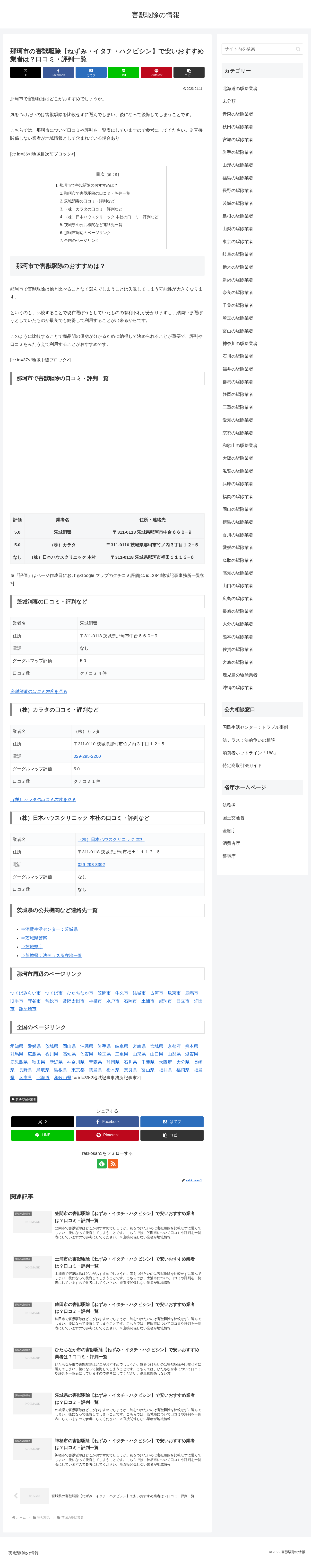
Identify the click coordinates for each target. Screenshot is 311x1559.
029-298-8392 (91, 864)
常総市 (51, 1001)
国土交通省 (233, 817)
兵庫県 (25, 1077)
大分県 (183, 1062)
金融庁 (229, 830)
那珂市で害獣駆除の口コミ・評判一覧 (97, 193)
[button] (189, 72)
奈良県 (130, 1069)
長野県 (25, 1069)
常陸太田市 (74, 1001)
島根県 (60, 1069)
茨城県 (51, 1046)
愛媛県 (34, 1046)
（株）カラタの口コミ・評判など (93, 209)
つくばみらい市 (25, 993)
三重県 (121, 1054)
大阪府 (165, 1062)
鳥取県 (43, 1069)
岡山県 (69, 1046)
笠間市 (104, 993)
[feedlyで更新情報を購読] (102, 1163)
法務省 (229, 805)
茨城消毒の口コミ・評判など (89, 201)
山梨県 (174, 1054)
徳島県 (95, 1069)
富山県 (148, 1069)
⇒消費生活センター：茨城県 (49, 929)
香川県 (51, 1054)
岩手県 (104, 1046)
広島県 (34, 1054)
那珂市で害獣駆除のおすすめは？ (89, 185)
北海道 (43, 1077)
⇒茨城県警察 (34, 938)
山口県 (156, 1054)
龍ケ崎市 (27, 1008)
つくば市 (54, 993)
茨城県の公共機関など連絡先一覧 (93, 224)
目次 (100, 174)
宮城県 (156, 1046)
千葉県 (148, 1062)
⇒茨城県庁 (32, 946)
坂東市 (174, 993)
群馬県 (16, 1054)
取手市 (16, 1001)
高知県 (69, 1054)
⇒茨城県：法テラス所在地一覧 (51, 955)
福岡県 (183, 1069)
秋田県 (38, 1062)
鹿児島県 (19, 1062)
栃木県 (113, 1069)
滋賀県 (191, 1054)
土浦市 (148, 1001)
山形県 (139, 1054)
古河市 (156, 993)
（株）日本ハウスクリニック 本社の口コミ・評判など (111, 217)
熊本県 (191, 1046)
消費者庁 (231, 843)
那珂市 (165, 1001)
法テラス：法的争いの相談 (249, 740)
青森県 (95, 1062)
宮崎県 (139, 1046)
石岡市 (130, 1001)
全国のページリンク (81, 240)
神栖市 (95, 1001)
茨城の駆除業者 (26, 1099)
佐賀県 (86, 1054)
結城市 (139, 993)
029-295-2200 (87, 756)
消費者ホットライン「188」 (250, 752)
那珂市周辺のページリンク (87, 232)
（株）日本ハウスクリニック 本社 (111, 839)
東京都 (78, 1069)
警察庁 (229, 856)
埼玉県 (104, 1054)
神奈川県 (76, 1062)
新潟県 (56, 1062)
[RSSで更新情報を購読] (113, 1163)
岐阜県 (121, 1046)
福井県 (165, 1069)
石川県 (130, 1062)
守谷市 (34, 1001)
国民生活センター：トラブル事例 (255, 727)
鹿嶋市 (191, 993)
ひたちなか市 (80, 993)
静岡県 (113, 1062)
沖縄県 (86, 1046)
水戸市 (113, 1001)
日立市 (183, 1001)
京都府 (174, 1046)
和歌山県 (62, 1077)
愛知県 (16, 1046)
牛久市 (121, 993)
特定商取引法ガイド (242, 765)
